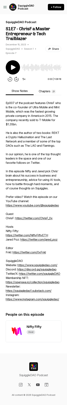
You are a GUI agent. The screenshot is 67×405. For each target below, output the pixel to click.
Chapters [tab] (47, 91)
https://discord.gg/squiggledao (36, 269)
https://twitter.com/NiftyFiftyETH (27, 235)
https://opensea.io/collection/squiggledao (32, 282)
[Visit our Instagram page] (21, 385)
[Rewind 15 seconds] (10, 79)
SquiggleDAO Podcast (26, 7)
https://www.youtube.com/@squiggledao (32, 205)
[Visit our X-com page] (29, 385)
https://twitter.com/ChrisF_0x (34, 218)
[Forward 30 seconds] (16, 79)
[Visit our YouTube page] (38, 385)
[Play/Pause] (13, 67)
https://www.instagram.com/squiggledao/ (32, 299)
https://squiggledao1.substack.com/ (28, 290)
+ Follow (56, 7)
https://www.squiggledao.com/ (37, 265)
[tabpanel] (33, 203)
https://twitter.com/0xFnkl (29, 252)
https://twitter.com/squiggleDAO (39, 273)
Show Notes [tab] (19, 91)
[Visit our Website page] (46, 385)
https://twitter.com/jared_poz (39, 239)
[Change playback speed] (24, 79)
